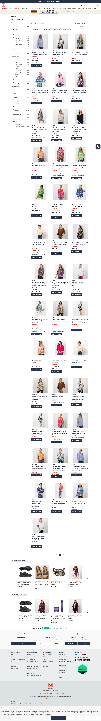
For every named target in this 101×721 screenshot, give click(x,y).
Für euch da (45, 666)
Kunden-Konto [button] (44, 643)
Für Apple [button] (70, 643)
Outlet (60, 677)
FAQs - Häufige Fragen (32, 670)
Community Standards (55, 698)
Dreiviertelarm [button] (56, 29)
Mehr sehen (86, 561)
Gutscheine (45, 659)
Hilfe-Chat (13, 654)
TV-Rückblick (24, 5)
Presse (12, 663)
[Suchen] (75, 5)
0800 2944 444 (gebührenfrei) (18, 659)
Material (15, 97)
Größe (14, 90)
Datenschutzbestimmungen (41, 698)
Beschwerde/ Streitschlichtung (34, 675)
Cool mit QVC (25, 8)
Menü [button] (9, 5)
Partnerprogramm (47, 663)
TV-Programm (46, 656)
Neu (11, 8)
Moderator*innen (63, 670)
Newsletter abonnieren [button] (24, 643)
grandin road (33, 703)
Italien (54, 690)
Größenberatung (31, 659)
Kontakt (13, 656)
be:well (31, 8)
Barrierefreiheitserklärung (65, 661)
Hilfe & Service (30, 673)
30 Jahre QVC (16, 8)
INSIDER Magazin (47, 654)
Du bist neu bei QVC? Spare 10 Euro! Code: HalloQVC (50, 1)
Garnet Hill (28, 703)
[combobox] (52, 5)
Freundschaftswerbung (48, 661)
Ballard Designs (17, 703)
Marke (14, 59)
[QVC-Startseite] (12, 16)
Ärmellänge (16, 101)
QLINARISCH (89, 8)
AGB (31, 698)
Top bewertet (38, 8)
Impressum (68, 698)
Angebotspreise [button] (36, 29)
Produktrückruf (14, 668)
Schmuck (59, 8)
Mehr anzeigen (15, 56)
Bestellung (29, 654)
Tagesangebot (5, 8)
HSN (12, 703)
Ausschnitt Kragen (17, 114)
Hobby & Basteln (72, 8)
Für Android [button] (84, 643)
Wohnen (64, 8)
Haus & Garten (81, 8)
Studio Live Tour (62, 674)
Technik (95, 8)
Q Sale (44, 8)
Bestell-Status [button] (56, 643)
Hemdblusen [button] (47, 29)
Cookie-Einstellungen (92, 718)
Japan (57, 690)
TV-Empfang (62, 672)
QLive (12, 661)
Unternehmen (62, 654)
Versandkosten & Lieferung (33, 661)
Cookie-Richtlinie (48, 714)
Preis (14, 118)
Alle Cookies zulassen (58, 718)
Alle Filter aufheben (84, 26)
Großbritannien (48, 690)
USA (44, 690)
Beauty (53, 8)
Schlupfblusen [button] (66, 29)
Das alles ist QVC (63, 656)
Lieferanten (13, 666)
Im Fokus (15, 121)
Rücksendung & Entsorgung (33, 666)
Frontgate (23, 703)
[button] (84, 5)
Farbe (14, 93)
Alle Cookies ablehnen (75, 718)
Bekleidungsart (16, 27)
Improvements (39, 703)
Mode (48, 8)
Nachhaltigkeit (62, 659)
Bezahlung (29, 663)
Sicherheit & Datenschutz (32, 668)
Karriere (61, 667)
